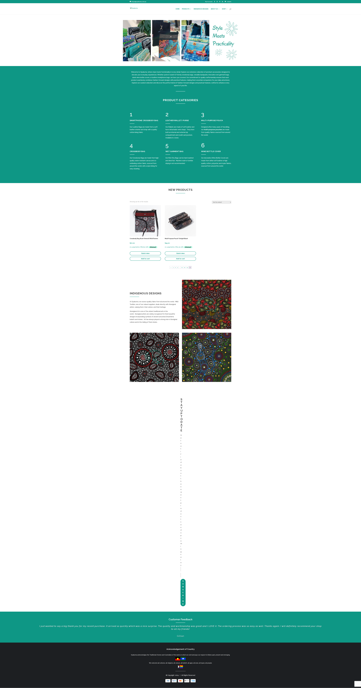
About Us (214, 9)
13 (187, 267)
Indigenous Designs (201, 9)
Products (185, 9)
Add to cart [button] (145, 259)
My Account (208, 1)
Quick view (145, 253)
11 (182, 267)
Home (178, 9)
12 (184, 267)
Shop (224, 9)
